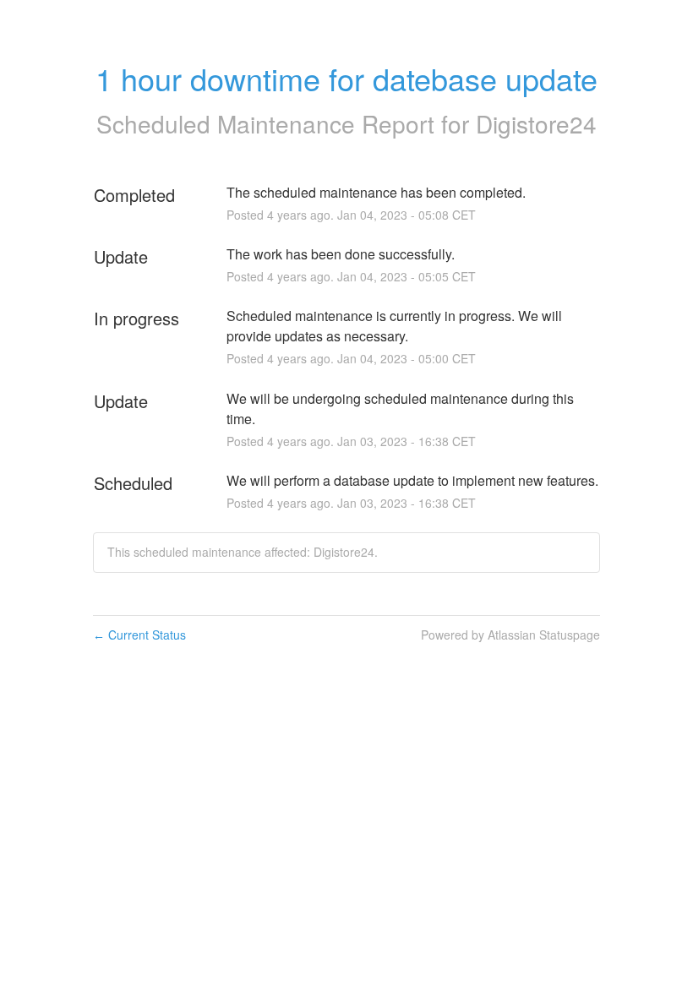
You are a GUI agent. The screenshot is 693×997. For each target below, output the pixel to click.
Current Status (139, 634)
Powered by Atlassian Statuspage (510, 634)
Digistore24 (536, 123)
